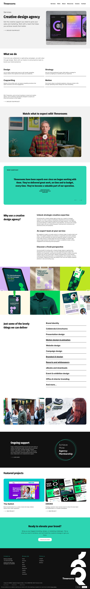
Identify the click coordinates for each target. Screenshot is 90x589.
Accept (84, 587)
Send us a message (8, 558)
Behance (41, 562)
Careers (24, 572)
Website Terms (22, 584)
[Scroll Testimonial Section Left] (75, 200)
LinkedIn (41, 558)
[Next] (88, 290)
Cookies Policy (14, 584)
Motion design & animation (58, 340)
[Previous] (2, 290)
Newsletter (24, 574)
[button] (79, 155)
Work (23, 562)
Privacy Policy (6, 584)
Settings (78, 587)
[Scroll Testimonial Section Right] (80, 200)
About (23, 564)
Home (23, 558)
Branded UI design (54, 357)
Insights (24, 570)
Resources (24, 568)
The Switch (9, 504)
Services (24, 560)
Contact (24, 566)
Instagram (41, 560)
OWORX (49, 504)
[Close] (88, 587)
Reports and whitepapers (57, 362)
